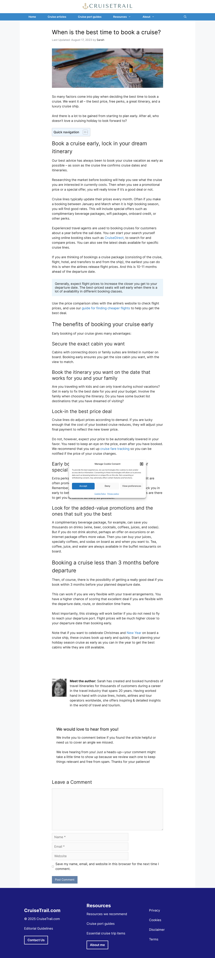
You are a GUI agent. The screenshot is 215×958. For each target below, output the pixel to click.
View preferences (131, 486)
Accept (83, 486)
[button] (141, 464)
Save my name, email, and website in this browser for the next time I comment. (107, 866)
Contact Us (36, 940)
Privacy (154, 910)
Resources (120, 16)
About (146, 16)
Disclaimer (157, 930)
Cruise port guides (90, 16)
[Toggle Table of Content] (84, 132)
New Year (134, 633)
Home (32, 16)
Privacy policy (113, 494)
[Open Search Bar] (185, 16)
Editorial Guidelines (38, 928)
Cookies (155, 920)
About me (97, 945)
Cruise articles (57, 16)
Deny (107, 486)
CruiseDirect (114, 238)
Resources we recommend (107, 914)
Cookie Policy (100, 494)
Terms (153, 939)
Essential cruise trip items (106, 933)
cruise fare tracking (114, 449)
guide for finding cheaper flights (106, 308)
